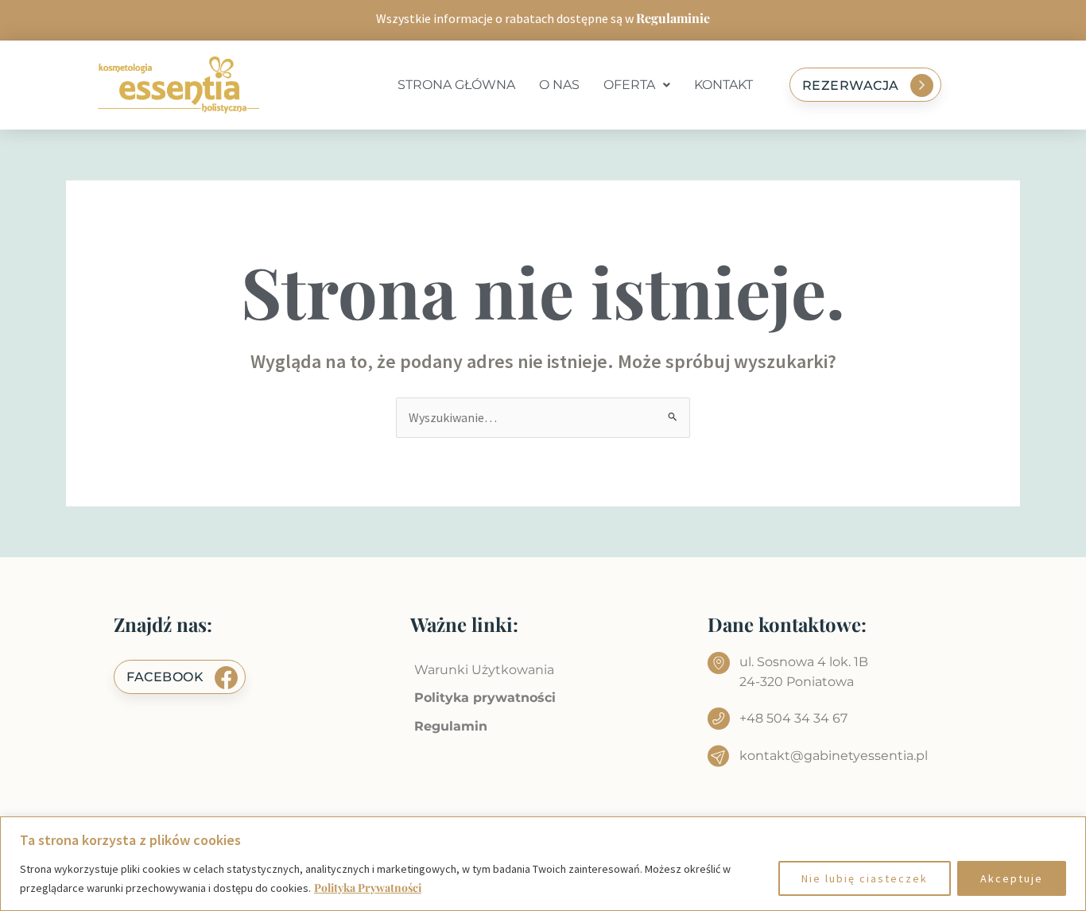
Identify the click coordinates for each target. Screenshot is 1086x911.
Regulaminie (673, 18)
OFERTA (629, 84)
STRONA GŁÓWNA (456, 84)
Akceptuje (1011, 878)
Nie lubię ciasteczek (864, 878)
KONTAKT (723, 84)
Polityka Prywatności (367, 887)
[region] (543, 863)
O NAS (559, 84)
